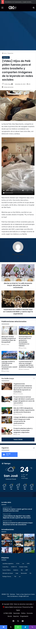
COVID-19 (14, 566)
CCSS (17, 563)
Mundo (10, 616)
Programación (24, 616)
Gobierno (15, 570)
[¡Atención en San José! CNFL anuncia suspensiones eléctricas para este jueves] (6, 550)
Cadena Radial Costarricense (13, 607)
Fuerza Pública (6, 570)
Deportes (10, 53)
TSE (15, 576)
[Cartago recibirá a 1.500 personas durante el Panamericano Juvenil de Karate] (9, 355)
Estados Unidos (23, 566)
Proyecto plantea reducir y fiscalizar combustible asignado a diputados (23, 430)
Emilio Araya (8, 84)
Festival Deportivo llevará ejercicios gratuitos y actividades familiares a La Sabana (25, 341)
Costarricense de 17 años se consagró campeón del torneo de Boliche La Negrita (26, 364)
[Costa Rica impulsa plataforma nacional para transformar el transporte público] (29, 550)
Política (23, 613)
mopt (16, 573)
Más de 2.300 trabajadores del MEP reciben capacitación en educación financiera (24, 410)
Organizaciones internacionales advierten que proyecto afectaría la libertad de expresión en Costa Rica (23, 388)
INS (22, 570)
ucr (20, 576)
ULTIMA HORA (7, 613)
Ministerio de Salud (7, 573)
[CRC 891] (11, 7)
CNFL (28, 563)
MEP (26, 570)
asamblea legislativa (7, 563)
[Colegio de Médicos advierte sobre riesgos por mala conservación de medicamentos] (7, 419)
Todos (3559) (18, 439)
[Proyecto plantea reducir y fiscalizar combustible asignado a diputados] (7, 431)
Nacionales (24, 573)
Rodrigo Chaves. (6, 576)
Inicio (5, 53)
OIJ (30, 573)
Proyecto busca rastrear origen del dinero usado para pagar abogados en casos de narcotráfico (24, 400)
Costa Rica (5, 566)
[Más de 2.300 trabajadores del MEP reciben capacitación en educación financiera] (7, 410)
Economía (30, 613)
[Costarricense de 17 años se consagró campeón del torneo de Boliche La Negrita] (27, 355)
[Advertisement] (18, 30)
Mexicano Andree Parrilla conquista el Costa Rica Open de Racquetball (9, 339)
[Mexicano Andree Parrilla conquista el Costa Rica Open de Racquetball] (9, 330)
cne (23, 563)
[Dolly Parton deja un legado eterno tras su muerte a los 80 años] (18, 550)
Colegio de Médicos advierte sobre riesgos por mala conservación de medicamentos (24, 420)
